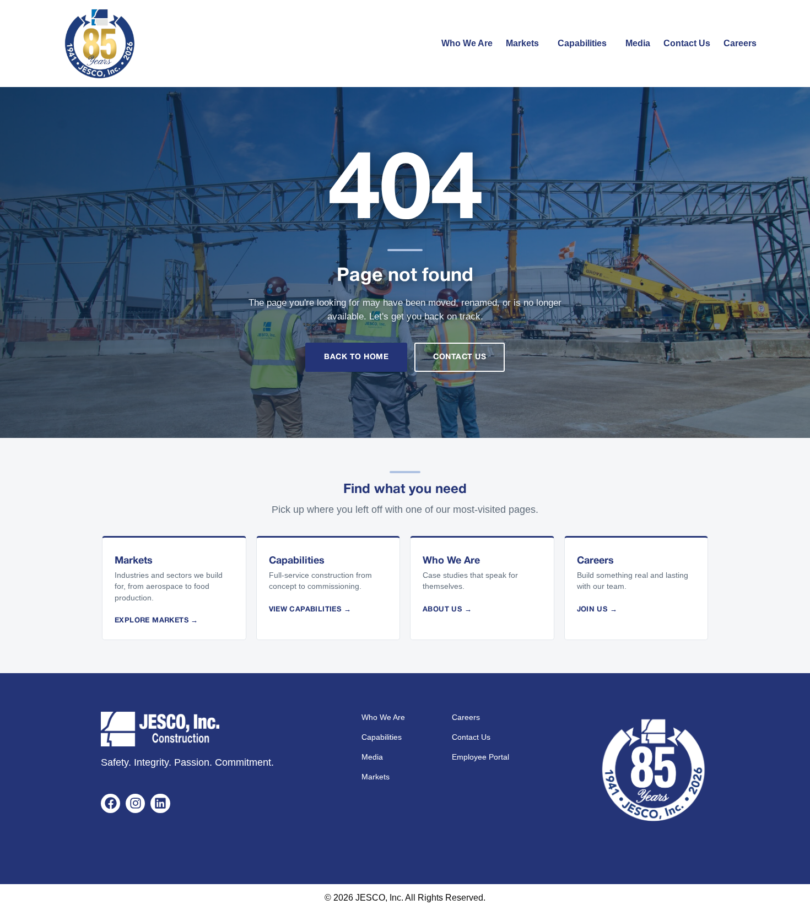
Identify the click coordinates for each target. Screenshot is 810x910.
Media (637, 43)
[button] (525, 43)
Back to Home (356, 357)
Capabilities (582, 43)
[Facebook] (110, 803)
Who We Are (467, 43)
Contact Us (686, 43)
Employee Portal (480, 757)
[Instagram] (135, 803)
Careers (740, 43)
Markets (522, 43)
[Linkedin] (160, 803)
